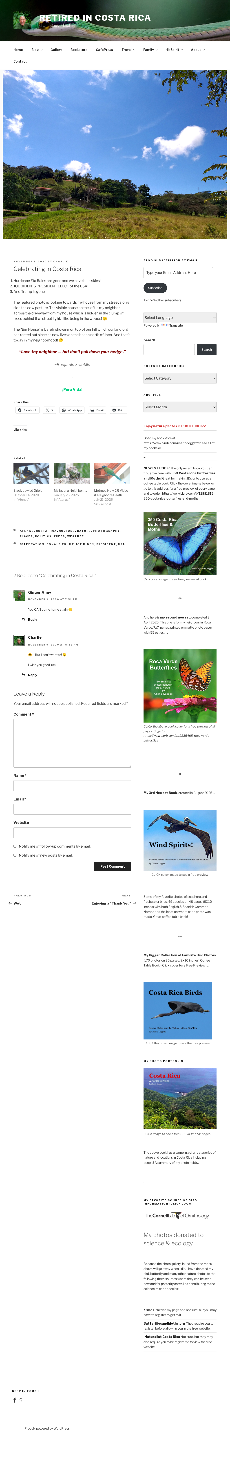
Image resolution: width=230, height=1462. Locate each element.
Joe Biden (85, 544)
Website (21, 823)
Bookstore (79, 50)
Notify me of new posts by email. (46, 855)
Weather (75, 536)
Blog (35, 50)
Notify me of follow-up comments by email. (55, 846)
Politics (43, 536)
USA (121, 544)
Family (148, 50)
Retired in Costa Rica (95, 18)
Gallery (56, 50)
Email (19, 799)
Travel (127, 50)
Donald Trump (60, 544)
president (106, 544)
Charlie (60, 261)
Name (20, 775)
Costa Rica (46, 530)
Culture (67, 530)
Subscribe (155, 288)
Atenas (27, 530)
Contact (20, 61)
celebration (32, 544)
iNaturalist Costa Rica (162, 1337)
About (196, 50)
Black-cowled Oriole (27, 490)
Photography (106, 530)
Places (26, 536)
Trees (59, 536)
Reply (32, 619)
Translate (176, 325)
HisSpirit (172, 50)
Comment (23, 714)
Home (18, 50)
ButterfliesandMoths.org (164, 1323)
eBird (148, 1310)
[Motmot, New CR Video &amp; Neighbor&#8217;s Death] (112, 473)
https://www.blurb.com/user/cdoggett (171, 443)
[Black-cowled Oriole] (31, 473)
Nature (84, 530)
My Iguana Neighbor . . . (70, 490)
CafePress (104, 50)
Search (149, 340)
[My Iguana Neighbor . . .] (72, 473)
